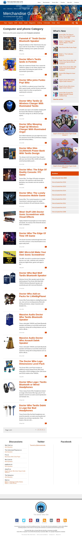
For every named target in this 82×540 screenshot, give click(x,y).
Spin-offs (69, 2)
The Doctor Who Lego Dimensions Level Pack (32, 362)
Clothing (39, 23)
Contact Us (52, 534)
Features (76, 2)
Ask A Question (8, 447)
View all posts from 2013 (59, 195)
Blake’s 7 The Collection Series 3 (66, 54)
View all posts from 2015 (59, 186)
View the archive (58, 99)
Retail (53, 23)
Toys (5, 23)
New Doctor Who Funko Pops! (67, 47)
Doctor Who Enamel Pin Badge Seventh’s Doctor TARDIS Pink (66, 94)
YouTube (58, 522)
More (58, 23)
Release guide (26, 8)
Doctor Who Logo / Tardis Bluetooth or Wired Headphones (33, 384)
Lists (4, 8)
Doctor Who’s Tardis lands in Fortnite (30, 60)
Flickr (51, 522)
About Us (58, 534)
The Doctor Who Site (41, 514)
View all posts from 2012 (59, 199)
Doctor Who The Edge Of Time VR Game (32, 234)
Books (21, 23)
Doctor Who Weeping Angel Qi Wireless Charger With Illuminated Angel (32, 128)
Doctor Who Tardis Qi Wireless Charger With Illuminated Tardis (31, 103)
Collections (9, 8)
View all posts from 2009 (59, 211)
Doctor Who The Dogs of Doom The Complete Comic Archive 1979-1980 (67, 36)
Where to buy (17, 8)
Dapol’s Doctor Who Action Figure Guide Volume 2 (66, 80)
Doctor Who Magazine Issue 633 (67, 74)
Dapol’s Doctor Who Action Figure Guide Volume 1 (66, 87)
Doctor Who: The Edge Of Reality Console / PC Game (33, 172)
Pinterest (30, 522)
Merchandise (46, 2)
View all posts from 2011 (59, 203)
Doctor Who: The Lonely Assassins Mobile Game (32, 194)
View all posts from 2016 (59, 178)
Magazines (32, 23)
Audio (26, 23)
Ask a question (35, 8)
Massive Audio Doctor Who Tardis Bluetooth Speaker (31, 317)
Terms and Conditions (42, 534)
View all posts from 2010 (59, 207)
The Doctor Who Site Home (28, 534)
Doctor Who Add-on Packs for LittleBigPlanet (32, 295)
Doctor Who (55, 2)
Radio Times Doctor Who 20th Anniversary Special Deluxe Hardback (67, 68)
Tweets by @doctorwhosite (37, 445)
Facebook (17, 522)
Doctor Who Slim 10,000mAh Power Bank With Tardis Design (32, 151)
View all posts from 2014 (59, 190)
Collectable (47, 23)
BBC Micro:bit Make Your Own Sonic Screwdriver (32, 253)
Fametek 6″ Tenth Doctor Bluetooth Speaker (32, 39)
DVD (15, 23)
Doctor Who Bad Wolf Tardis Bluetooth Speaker (32, 274)
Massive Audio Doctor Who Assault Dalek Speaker (31, 340)
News (39, 2)
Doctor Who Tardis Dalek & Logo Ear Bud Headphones (32, 408)
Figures (10, 23)
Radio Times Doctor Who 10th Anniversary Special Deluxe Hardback (67, 62)
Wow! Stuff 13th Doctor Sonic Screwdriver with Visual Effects (31, 214)
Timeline (63, 2)
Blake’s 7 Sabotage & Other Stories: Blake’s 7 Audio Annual (67, 42)
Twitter (24, 522)
